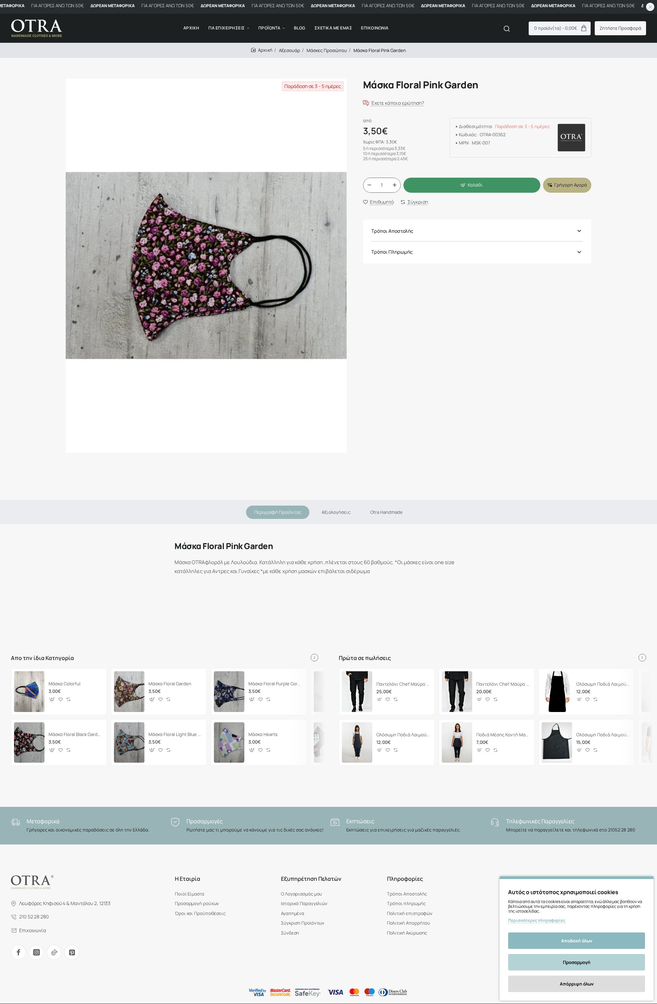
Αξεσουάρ (289, 50)
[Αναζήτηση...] (507, 28)
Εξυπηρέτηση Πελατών (311, 878)
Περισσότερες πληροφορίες (536, 920)
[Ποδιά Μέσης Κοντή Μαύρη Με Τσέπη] (457, 742)
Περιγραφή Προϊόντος (277, 512)
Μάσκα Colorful (64, 684)
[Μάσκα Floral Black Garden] (29, 742)
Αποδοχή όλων (576, 941)
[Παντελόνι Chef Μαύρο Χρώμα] (457, 691)
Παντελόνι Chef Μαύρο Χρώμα (503, 684)
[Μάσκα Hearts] (229, 742)
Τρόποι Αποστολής (392, 231)
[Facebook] (18, 952)
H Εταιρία (187, 878)
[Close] (650, 7)
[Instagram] (36, 952)
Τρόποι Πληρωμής (392, 252)
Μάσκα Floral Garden (170, 684)
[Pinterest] (71, 952)
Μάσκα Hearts (263, 734)
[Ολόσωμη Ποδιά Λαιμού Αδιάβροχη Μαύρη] (557, 742)
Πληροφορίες (405, 878)
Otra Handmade (386, 512)
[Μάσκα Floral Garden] (129, 691)
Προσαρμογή (576, 962)
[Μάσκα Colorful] (29, 691)
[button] (471, 185)
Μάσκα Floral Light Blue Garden (175, 734)
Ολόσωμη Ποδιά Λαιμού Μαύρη (603, 684)
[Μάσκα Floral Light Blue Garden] (129, 742)
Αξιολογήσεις (336, 512)
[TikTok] (54, 952)
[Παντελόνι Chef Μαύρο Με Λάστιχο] (357, 691)
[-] (369, 185)
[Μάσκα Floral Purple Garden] (229, 691)
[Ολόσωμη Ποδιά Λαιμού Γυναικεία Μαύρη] (357, 742)
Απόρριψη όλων (577, 984)
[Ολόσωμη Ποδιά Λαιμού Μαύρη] (557, 691)
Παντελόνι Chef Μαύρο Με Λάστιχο (403, 684)
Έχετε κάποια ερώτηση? (397, 103)
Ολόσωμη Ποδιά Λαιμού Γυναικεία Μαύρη (403, 735)
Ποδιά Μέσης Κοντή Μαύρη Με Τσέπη (503, 735)
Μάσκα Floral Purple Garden (275, 684)
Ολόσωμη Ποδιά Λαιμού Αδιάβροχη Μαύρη (603, 735)
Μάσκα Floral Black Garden (75, 734)
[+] (394, 185)
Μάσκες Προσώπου (327, 50)
